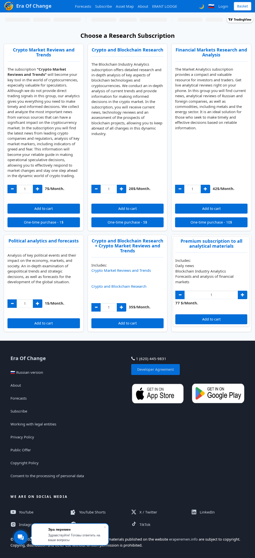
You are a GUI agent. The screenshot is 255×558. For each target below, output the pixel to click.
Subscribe (103, 6)
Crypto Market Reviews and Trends (121, 270)
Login (223, 6)
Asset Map (125, 6)
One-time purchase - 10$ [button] (211, 222)
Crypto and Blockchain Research (118, 286)
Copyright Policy (24, 462)
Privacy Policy (22, 436)
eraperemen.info (183, 539)
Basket (242, 6)
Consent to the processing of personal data (47, 475)
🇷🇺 (211, 6)
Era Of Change (28, 358)
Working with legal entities (33, 423)
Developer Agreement (155, 369)
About (143, 6)
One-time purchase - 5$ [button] (127, 222)
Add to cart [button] (43, 208)
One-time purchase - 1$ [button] (44, 222)
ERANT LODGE (164, 6)
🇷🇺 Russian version (26, 372)
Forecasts (83, 6)
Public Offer (20, 449)
